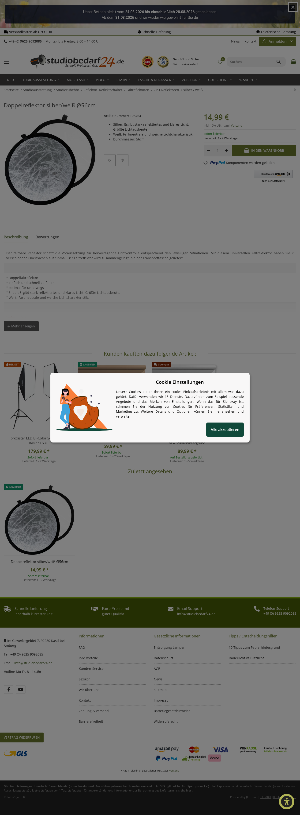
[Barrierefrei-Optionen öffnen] (286, 801)
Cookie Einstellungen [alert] (180, 382)
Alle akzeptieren (225, 429)
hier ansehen (224, 411)
